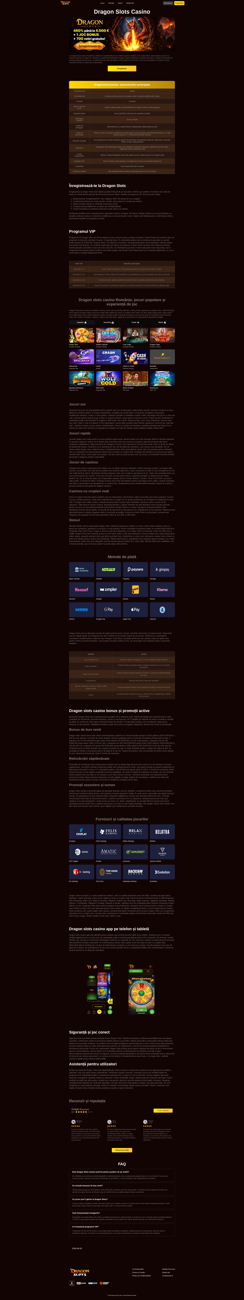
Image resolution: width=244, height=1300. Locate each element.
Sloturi (160, 322)
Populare (80, 322)
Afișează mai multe (122, 1150)
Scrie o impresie (163, 1110)
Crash (134, 322)
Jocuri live (107, 322)
